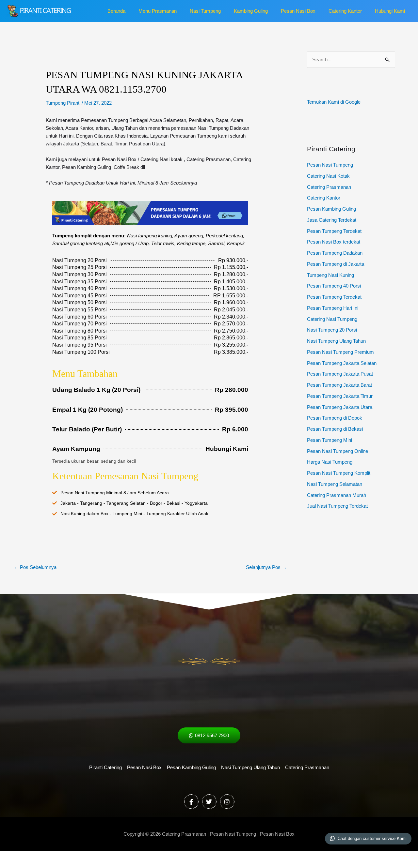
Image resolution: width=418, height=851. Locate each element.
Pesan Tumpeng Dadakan (334, 253)
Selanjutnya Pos (266, 567)
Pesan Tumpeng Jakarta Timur (340, 396)
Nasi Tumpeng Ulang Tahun (336, 341)
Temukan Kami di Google (334, 102)
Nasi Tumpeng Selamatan (334, 484)
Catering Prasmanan (329, 187)
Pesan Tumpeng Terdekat (334, 231)
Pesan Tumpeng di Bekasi (335, 429)
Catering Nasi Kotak (328, 176)
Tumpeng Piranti (63, 103)
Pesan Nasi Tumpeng (330, 165)
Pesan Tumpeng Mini (329, 440)
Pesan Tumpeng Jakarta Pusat (340, 374)
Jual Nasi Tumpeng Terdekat (337, 506)
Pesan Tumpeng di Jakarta (335, 264)
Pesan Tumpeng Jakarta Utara (339, 407)
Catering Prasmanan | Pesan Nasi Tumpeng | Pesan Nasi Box (228, 834)
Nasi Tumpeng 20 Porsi (332, 330)
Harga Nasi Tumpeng (329, 462)
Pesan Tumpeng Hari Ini (332, 308)
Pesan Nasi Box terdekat (333, 242)
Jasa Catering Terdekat (331, 220)
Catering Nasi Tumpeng (332, 319)
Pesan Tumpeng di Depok (334, 418)
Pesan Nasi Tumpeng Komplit (338, 473)
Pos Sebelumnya (35, 567)
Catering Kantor (323, 198)
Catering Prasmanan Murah (336, 495)
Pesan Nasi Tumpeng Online (337, 451)
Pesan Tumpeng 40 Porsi (334, 286)
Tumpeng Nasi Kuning (330, 275)
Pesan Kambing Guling (331, 209)
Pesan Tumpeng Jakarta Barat (339, 385)
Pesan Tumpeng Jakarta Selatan (342, 363)
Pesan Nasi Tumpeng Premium (340, 352)
